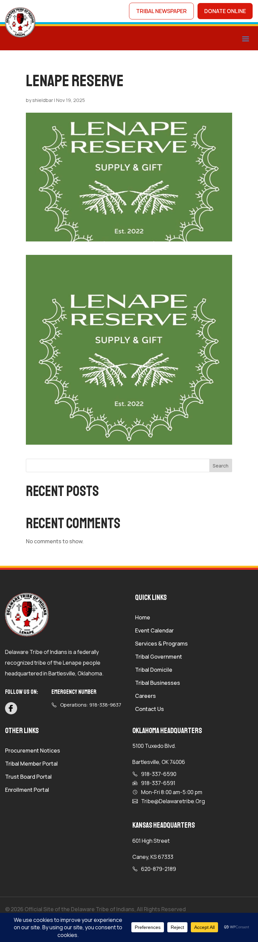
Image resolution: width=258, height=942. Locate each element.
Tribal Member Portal (31, 764)
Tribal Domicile (153, 670)
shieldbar (42, 100)
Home (142, 618)
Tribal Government (158, 657)
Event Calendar (154, 631)
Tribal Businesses (157, 683)
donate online (225, 11)
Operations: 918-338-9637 (90, 704)
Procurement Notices (32, 751)
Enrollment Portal (27, 790)
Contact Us (149, 710)
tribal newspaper (161, 11)
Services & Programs (161, 644)
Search (220, 465)
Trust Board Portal (28, 777)
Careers (145, 697)
